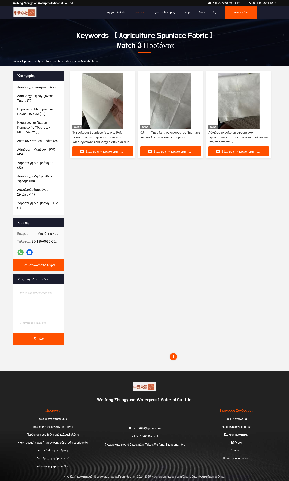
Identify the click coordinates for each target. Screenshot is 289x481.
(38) (34, 178)
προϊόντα (28, 61)
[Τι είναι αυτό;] (21, 252)
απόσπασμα (241, 12)
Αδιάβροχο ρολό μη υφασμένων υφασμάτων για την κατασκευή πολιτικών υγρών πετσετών (238, 137)
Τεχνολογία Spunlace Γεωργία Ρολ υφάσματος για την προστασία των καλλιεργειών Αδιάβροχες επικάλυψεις (101, 137)
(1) (37, 205)
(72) (35, 98)
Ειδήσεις (236, 442)
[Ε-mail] (29, 252)
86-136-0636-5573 (264, 2)
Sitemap (236, 450)
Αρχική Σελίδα (116, 12)
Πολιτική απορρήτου (236, 458)
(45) (36, 152)
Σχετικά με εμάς (164, 12)
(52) (36, 111)
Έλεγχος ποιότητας (236, 434)
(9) (33, 127)
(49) (36, 87)
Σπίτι (16, 61)
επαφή (187, 12)
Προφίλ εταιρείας (236, 418)
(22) (36, 165)
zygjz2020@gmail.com (226, 2)
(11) (32, 192)
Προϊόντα (139, 12)
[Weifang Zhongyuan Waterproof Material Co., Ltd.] (25, 12)
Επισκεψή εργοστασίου (236, 426)
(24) (38, 141)
